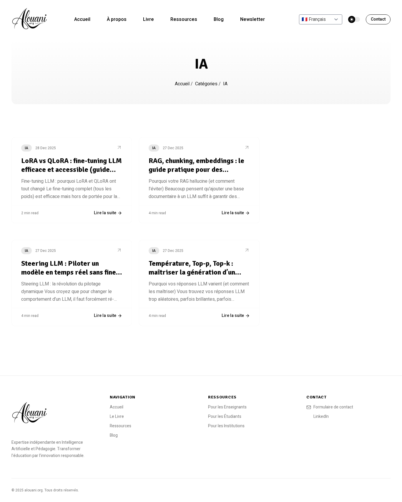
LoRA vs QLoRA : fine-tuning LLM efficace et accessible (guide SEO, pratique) (71, 169)
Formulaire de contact (333, 407)
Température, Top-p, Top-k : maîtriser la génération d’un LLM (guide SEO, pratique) (192, 272)
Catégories (207, 83)
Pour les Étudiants (224, 416)
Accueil (82, 19)
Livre (148, 19)
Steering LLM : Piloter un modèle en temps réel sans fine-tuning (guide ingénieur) (70, 272)
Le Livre (117, 416)
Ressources (183, 19)
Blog (219, 19)
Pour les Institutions (226, 426)
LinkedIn (321, 417)
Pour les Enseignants (227, 407)
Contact (378, 19)
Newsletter (252, 19)
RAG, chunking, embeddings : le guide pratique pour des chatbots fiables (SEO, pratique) (198, 169)
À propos (117, 19)
